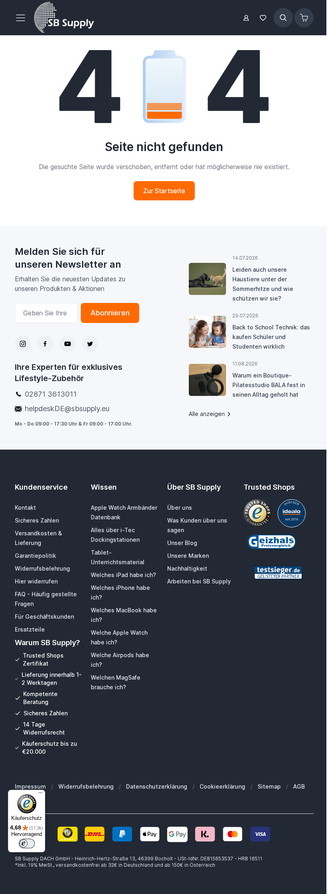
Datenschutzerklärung (156, 786)
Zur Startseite (164, 191)
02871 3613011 (51, 394)
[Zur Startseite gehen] (64, 18)
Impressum (30, 786)
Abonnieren (110, 313)
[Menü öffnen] (23, 18)
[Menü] (40, 794)
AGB (299, 786)
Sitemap (269, 786)
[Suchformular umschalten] (283, 17)
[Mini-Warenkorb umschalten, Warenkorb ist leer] (304, 17)
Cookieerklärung (222, 786)
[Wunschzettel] (263, 18)
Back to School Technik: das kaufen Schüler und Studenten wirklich (271, 337)
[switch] (27, 843)
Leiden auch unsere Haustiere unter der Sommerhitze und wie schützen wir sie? (262, 284)
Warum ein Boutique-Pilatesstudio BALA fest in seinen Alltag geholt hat (268, 385)
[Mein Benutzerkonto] (246, 17)
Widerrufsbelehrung (86, 786)
